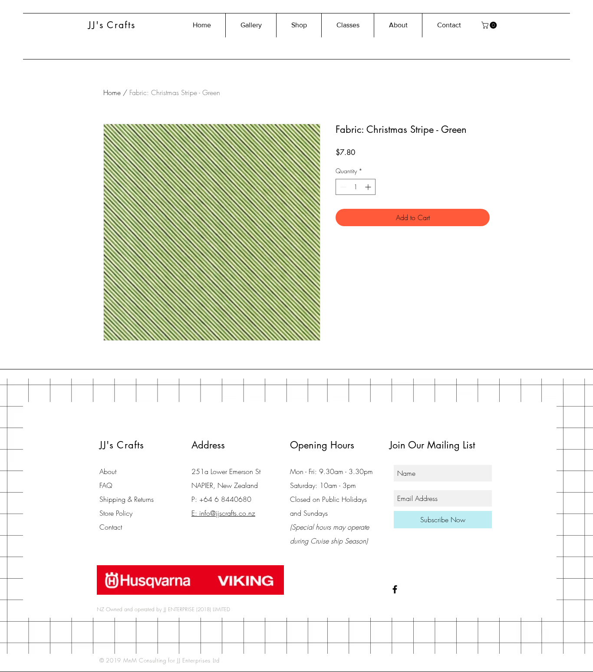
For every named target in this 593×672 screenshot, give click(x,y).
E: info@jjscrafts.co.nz (223, 513)
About (107, 471)
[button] (489, 25)
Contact (110, 527)
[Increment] (368, 186)
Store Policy (115, 513)
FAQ (105, 485)
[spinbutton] (355, 186)
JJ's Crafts (111, 25)
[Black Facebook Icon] (394, 589)
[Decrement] (342, 186)
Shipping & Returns (126, 499)
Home (112, 92)
